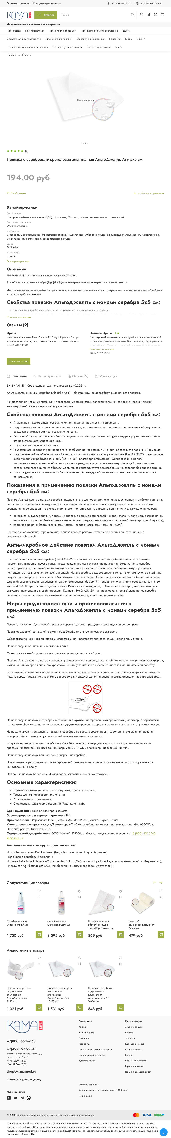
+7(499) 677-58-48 (151, 3)
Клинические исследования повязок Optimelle (103, 1090)
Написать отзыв (18, 361)
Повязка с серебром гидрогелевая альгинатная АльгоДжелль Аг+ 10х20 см (59, 994)
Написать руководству (24, 1079)
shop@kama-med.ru (21, 1071)
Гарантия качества (134, 1066)
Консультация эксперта (47, 3)
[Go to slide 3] (87, 143)
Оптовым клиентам (18, 3)
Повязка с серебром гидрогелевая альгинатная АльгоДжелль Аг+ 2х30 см (19, 994)
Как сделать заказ (134, 1043)
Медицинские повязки (59, 39)
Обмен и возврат (134, 1049)
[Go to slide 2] (85, 143)
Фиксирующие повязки (91, 39)
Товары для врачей (99, 47)
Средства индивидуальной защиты (27, 47)
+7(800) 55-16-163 (122, 3)
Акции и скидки (133, 1026)
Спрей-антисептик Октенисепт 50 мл (17, 923)
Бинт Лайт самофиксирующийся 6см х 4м (141, 924)
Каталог (49, 15)
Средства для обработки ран (24, 39)
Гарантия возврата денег (138, 1071)
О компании (85, 1021)
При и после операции (62, 31)
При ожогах (14, 31)
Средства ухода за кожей (68, 47)
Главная (11, 55)
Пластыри (115, 39)
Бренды (129, 1055)
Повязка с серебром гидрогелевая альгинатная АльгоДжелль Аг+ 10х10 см (100, 994)
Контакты (83, 1026)
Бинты (128, 39)
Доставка (130, 1038)
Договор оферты (87, 1060)
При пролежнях (34, 31)
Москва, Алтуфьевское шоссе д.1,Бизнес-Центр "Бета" (24, 1055)
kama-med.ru (15, 838)
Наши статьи (85, 1095)
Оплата (129, 1032)
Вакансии (84, 1038)
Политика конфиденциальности (95, 1049)
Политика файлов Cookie (92, 1055)
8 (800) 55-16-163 (144, 833)
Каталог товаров (133, 1021)
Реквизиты (84, 1043)
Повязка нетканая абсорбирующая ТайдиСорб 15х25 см (100, 924)
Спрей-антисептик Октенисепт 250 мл (58, 923)
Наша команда (86, 1032)
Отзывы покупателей (136, 1060)
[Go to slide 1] (83, 143)
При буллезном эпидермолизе (99, 31)
